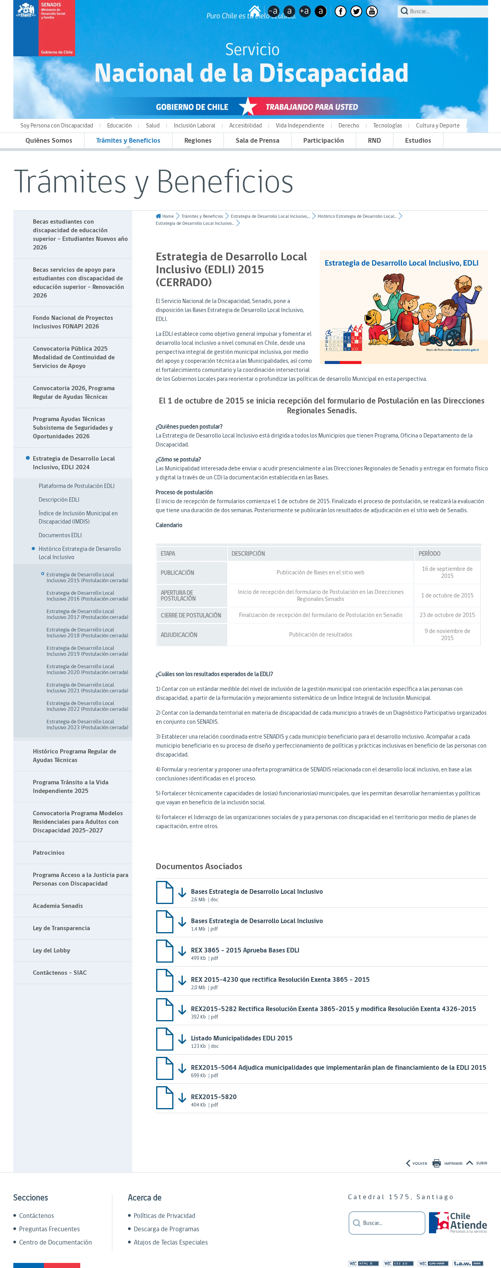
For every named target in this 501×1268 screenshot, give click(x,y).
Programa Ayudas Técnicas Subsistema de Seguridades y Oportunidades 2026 (73, 428)
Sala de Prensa (257, 140)
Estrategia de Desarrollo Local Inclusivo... (195, 223)
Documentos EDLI (60, 535)
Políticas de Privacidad (164, 1216)
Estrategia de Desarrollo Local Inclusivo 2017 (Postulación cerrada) (87, 614)
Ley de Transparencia (61, 928)
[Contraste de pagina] (321, 11)
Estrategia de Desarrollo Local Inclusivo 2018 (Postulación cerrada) (87, 633)
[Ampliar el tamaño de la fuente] (305, 11)
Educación (119, 126)
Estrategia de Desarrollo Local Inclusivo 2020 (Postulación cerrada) (87, 669)
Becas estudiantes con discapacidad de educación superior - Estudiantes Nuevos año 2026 (80, 234)
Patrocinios (49, 852)
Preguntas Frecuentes (49, 1229)
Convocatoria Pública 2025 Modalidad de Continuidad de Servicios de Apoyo (74, 357)
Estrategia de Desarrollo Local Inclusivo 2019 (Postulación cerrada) (87, 651)
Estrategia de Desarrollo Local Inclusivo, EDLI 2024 (74, 463)
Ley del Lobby (51, 950)
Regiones (198, 140)
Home (168, 216)
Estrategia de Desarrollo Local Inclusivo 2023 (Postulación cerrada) (87, 725)
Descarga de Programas (166, 1229)
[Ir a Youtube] (372, 11)
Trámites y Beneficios (128, 140)
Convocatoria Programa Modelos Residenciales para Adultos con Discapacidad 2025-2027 (78, 822)
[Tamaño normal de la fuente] (289, 11)
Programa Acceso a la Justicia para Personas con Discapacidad (80, 879)
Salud (153, 126)
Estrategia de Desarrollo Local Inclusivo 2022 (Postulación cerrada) (87, 706)
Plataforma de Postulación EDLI (77, 486)
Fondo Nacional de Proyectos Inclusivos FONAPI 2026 (73, 322)
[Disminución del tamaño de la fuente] (274, 11)
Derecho (349, 126)
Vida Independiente (300, 126)
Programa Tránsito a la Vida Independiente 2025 (70, 786)
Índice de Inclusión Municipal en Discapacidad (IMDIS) (78, 517)
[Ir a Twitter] (356, 11)
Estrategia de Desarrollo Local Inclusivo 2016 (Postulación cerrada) (87, 596)
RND (374, 140)
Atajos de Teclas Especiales (171, 1242)
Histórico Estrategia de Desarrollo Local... (357, 216)
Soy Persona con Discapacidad (56, 126)
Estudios (418, 140)
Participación (323, 140)
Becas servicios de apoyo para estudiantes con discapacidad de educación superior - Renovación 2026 (78, 282)
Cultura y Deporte (438, 126)
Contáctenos (36, 1216)
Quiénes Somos (48, 140)
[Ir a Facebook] (341, 11)
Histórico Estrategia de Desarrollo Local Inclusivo (80, 553)
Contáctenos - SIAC (60, 972)
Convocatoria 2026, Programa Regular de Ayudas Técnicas (74, 392)
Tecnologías (387, 126)
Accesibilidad (245, 126)
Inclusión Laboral (194, 126)
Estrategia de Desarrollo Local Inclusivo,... (270, 216)
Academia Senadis (58, 906)
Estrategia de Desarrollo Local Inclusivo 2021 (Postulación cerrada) (87, 688)
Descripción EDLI (59, 500)
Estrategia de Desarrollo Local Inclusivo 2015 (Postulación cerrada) (87, 578)
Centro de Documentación (55, 1242)
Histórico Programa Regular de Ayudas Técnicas (74, 755)
